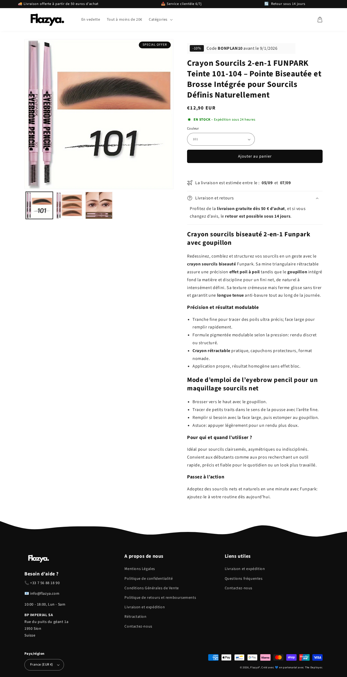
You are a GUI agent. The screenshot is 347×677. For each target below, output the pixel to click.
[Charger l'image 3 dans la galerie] (99, 205)
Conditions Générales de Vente (151, 588)
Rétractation (135, 616)
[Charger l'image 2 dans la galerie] (69, 205)
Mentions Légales (139, 569)
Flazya (254, 667)
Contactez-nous (138, 626)
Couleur (193, 128)
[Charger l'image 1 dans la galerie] (39, 205)
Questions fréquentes (244, 578)
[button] (160, 19)
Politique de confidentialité (148, 578)
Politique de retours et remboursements (160, 597)
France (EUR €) (41, 664)
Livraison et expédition (144, 607)
